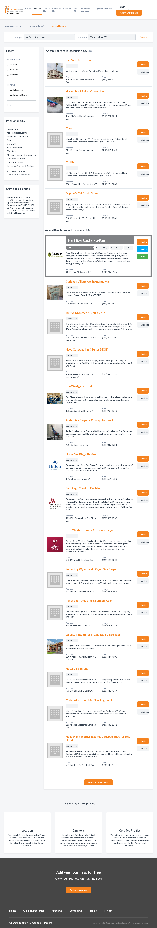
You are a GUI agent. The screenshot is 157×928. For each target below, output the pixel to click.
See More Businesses (98, 782)
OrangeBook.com (13, 25)
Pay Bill (75, 9)
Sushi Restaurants (16, 147)
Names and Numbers (40, 922)
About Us (46, 9)
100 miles (14, 74)
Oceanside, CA (37, 25)
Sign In (122, 6)
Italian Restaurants (16, 158)
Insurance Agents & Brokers (20, 166)
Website (145, 71)
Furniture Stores (15, 162)
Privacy (108, 910)
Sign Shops (12, 151)
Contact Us (56, 9)
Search (37, 8)
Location (82, 37)
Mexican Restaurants (17, 132)
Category (18, 37)
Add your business (85, 9)
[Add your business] (78, 886)
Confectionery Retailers (18, 174)
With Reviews (16, 89)
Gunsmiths (12, 143)
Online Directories (33, 910)
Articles (67, 8)
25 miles (14, 64)
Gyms (9, 140)
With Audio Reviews (19, 95)
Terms (93, 910)
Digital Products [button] (103, 8)
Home (28, 8)
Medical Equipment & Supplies (21, 155)
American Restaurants (17, 136)
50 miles (14, 69)
